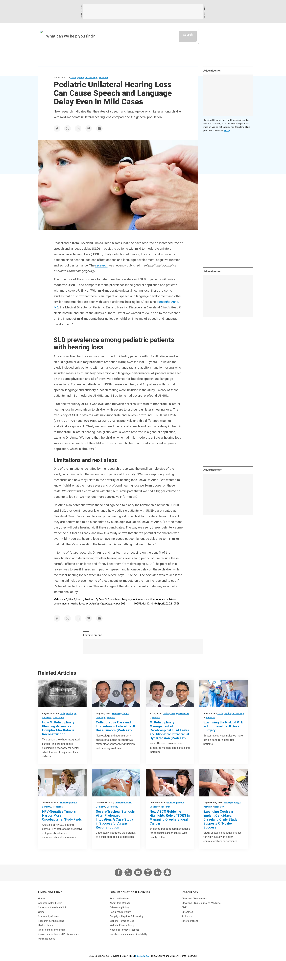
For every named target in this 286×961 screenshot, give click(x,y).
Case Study (58, 717)
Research (103, 77)
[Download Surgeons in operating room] (223, 693)
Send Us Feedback (120, 898)
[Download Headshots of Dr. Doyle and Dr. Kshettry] (170, 693)
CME (184, 907)
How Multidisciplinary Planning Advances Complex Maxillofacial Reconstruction (58, 728)
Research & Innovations (51, 920)
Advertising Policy (119, 907)
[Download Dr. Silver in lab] (62, 782)
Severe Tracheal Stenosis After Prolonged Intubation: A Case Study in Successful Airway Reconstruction (115, 819)
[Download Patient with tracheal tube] (116, 782)
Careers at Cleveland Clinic (52, 907)
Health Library (45, 925)
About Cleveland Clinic (50, 903)
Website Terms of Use (122, 920)
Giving (41, 911)
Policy (227, 130)
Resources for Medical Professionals (58, 934)
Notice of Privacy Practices (124, 929)
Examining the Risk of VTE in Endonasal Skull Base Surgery (223, 726)
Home (41, 898)
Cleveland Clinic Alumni (194, 898)
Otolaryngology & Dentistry (84, 77)
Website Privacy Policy (122, 925)
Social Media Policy (120, 911)
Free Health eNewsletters (52, 929)
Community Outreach (49, 916)
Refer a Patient (190, 920)
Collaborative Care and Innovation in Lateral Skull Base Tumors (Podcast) (115, 726)
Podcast (111, 717)
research (101, 265)
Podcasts (187, 916)
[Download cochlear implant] (223, 782)
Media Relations (46, 938)
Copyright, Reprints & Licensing (126, 916)
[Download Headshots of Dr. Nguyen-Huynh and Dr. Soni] (116, 693)
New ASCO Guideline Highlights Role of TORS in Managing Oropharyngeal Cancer (170, 817)
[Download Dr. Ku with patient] (170, 782)
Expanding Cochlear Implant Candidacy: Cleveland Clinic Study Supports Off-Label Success (220, 819)
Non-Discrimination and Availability (128, 934)
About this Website (120, 903)
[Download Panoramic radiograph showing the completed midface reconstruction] (62, 693)
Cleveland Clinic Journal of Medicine (201, 903)
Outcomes (187, 911)
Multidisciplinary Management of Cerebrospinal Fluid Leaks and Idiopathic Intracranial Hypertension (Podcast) (169, 730)
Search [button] (188, 34)
